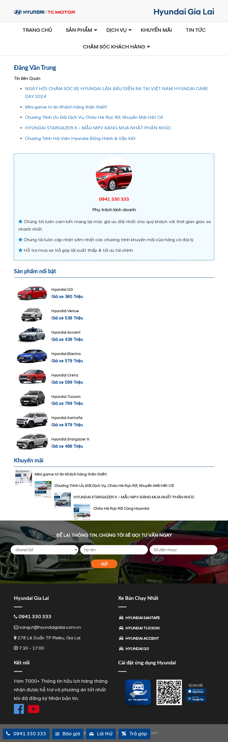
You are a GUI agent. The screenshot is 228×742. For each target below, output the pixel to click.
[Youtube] (33, 709)
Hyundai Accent (66, 332)
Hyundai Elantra (66, 353)
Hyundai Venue (65, 311)
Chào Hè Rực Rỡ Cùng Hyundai (121, 508)
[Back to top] (219, 728)
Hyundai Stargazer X (70, 439)
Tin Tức (195, 30)
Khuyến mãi (156, 30)
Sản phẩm (79, 30)
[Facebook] (19, 709)
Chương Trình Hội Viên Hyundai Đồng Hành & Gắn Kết (80, 138)
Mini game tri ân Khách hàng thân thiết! (66, 107)
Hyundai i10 (62, 289)
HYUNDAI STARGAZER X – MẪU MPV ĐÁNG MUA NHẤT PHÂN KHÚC (98, 128)
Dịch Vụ (116, 30)
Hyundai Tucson (66, 396)
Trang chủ (37, 30)
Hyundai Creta (64, 375)
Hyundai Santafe (67, 417)
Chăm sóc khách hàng (114, 47)
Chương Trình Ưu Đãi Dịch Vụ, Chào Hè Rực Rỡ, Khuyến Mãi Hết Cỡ (94, 117)
